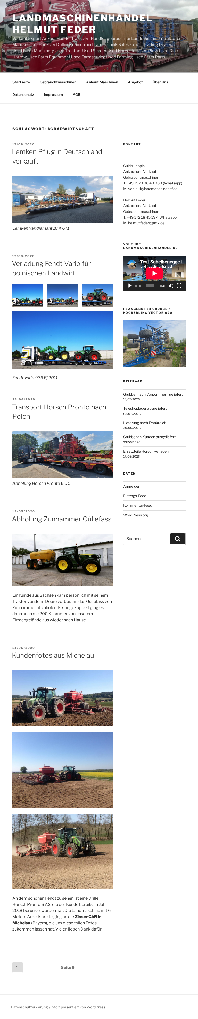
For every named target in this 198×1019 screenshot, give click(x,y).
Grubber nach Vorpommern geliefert (153, 394)
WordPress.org (135, 515)
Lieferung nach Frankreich (144, 423)
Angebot (135, 82)
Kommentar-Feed (137, 505)
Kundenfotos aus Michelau (53, 655)
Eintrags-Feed (134, 496)
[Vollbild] (179, 285)
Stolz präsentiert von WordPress (78, 1007)
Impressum (53, 94)
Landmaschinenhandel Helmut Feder (82, 23)
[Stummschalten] (171, 285)
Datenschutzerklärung (29, 1007)
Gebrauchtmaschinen (58, 82)
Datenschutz (23, 94)
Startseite (21, 82)
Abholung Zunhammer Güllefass (61, 519)
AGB (76, 94)
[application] (154, 273)
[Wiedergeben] (130, 285)
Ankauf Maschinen (102, 82)
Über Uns (160, 82)
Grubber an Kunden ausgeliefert (149, 437)
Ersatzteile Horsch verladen (146, 451)
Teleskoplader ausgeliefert (145, 408)
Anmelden (131, 486)
